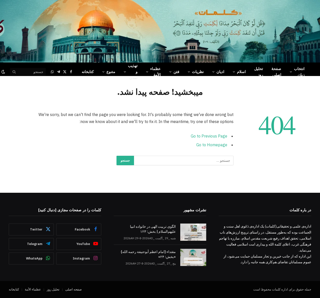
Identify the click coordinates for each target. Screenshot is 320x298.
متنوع (110, 71)
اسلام (241, 71)
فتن (176, 71)
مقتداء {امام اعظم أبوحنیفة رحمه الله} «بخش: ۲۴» (148, 254)
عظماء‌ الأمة (155, 71)
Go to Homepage (211, 144)
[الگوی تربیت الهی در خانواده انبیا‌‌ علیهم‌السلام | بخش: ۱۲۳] (193, 232)
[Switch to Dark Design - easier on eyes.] (3, 72)
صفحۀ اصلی (276, 71)
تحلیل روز (258, 71)
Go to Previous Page (209, 136)
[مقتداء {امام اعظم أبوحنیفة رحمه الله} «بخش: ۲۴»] (193, 257)
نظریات (198, 71)
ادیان (220, 71)
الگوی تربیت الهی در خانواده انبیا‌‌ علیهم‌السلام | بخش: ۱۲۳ (153, 229)
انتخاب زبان (299, 71)
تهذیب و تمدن (133, 71)
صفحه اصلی (73, 289)
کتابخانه (88, 71)
